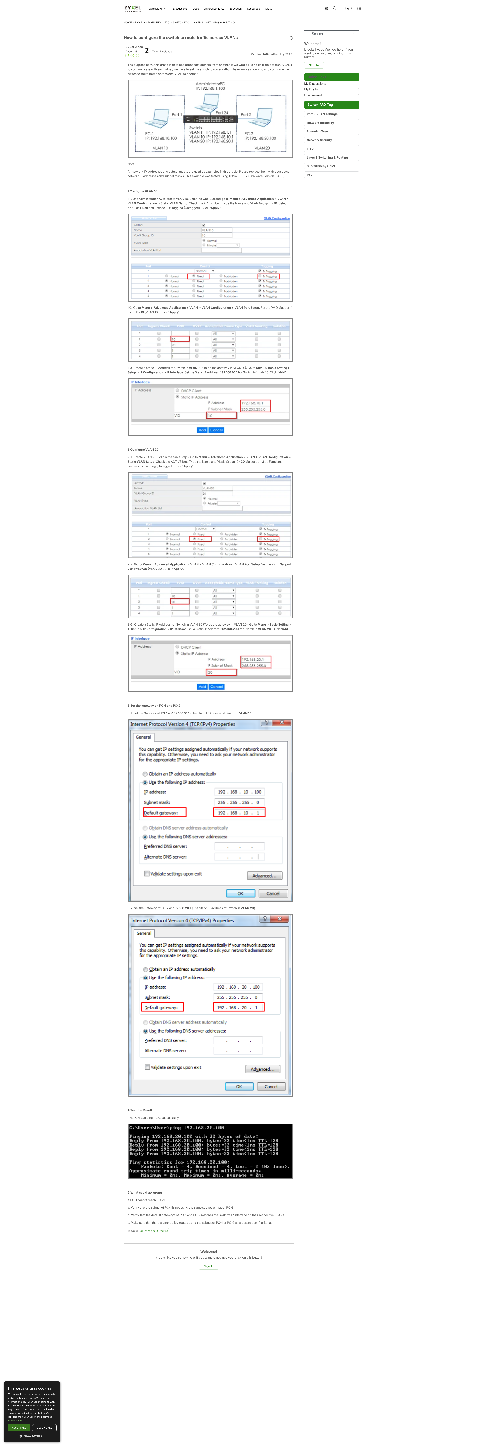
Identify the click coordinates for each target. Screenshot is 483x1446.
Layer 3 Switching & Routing (327, 157)
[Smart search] (334, 8)
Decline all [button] (44, 1427)
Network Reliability (320, 123)
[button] (291, 38)
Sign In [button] (209, 1266)
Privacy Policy (15, 1420)
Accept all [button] (19, 1427)
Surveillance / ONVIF (321, 166)
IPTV (310, 149)
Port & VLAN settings (322, 114)
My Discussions (315, 83)
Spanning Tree (317, 131)
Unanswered (331, 95)
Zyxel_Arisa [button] (134, 47)
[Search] (354, 33)
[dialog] (32, 1411)
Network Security (319, 140)
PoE (309, 175)
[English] (143, 8)
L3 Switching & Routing (154, 1230)
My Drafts (331, 89)
